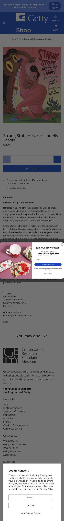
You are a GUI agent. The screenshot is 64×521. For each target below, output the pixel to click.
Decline (30, 505)
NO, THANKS (48, 273)
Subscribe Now (48, 264)
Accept (30, 497)
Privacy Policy (46, 488)
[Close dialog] (62, 244)
